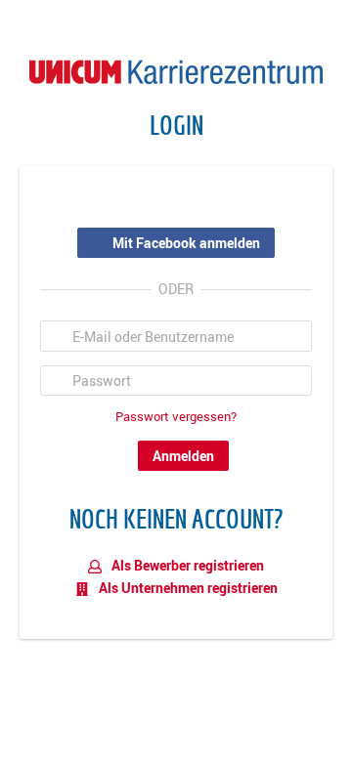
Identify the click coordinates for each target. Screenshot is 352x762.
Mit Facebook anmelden (186, 242)
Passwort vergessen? (176, 416)
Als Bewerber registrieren (186, 565)
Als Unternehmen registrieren (187, 587)
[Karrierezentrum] (176, 70)
